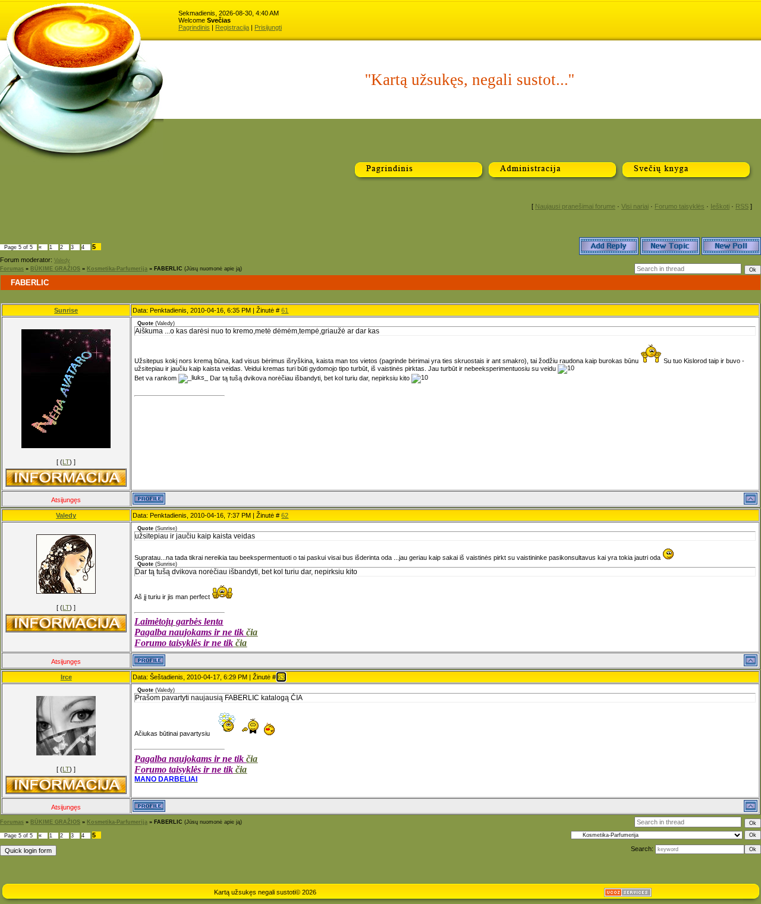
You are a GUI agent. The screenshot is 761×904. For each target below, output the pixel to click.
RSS (742, 206)
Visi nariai (635, 206)
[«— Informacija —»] (66, 478)
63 (281, 677)
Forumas (12, 269)
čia (251, 632)
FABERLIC (168, 269)
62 (284, 515)
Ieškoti (719, 206)
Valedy (62, 260)
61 (284, 310)
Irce (66, 677)
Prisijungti (268, 27)
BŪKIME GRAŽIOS (55, 269)
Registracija (232, 27)
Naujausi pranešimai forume (575, 206)
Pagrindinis (194, 27)
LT (66, 461)
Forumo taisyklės (680, 206)
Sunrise (66, 310)
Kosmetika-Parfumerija (117, 269)
